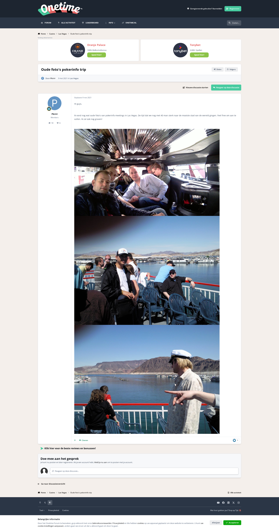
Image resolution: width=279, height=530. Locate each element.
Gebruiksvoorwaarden (102, 523)
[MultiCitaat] (74, 440)
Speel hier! (97, 54)
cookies (140, 523)
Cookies (65, 510)
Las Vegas (74, 78)
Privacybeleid (53, 510)
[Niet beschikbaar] (147, 130)
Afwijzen (216, 522)
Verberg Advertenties (45, 38)
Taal (41, 510)
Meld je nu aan (100, 462)
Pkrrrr (52, 78)
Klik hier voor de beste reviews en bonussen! (70, 448)
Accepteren (234, 522)
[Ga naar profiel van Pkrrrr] (42, 78)
